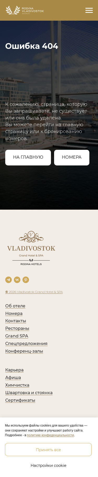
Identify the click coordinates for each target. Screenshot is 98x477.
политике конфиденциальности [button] (50, 435)
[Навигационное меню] (89, 10)
